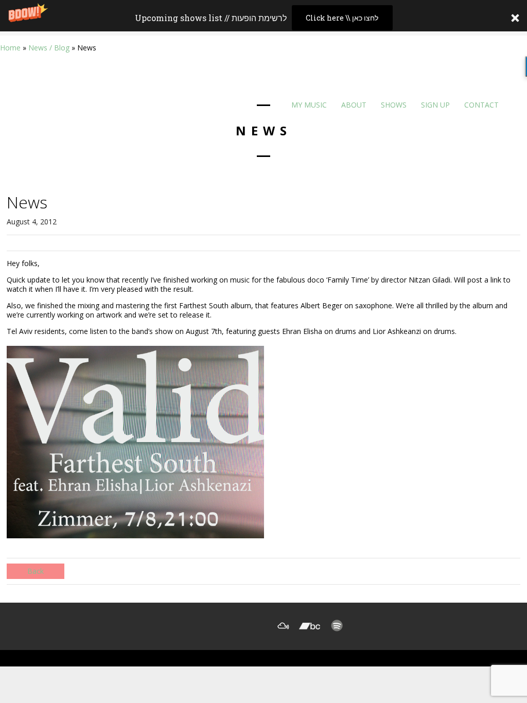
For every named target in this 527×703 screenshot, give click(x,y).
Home (10, 47)
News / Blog (48, 47)
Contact (480, 105)
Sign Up (434, 105)
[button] (263, 18)
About (352, 105)
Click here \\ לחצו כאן (342, 18)
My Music (308, 105)
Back (35, 571)
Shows (393, 105)
